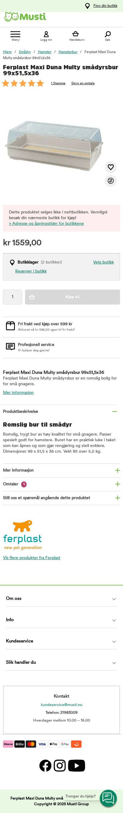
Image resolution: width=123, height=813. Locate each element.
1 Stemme (58, 83)
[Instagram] (59, 765)
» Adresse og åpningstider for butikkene (46, 224)
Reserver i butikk (31, 271)
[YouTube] (76, 765)
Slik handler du (21, 662)
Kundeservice (19, 641)
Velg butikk (103, 262)
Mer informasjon (18, 393)
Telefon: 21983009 (61, 713)
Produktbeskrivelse (20, 411)
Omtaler (14, 484)
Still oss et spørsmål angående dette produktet (46, 498)
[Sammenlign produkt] (111, 181)
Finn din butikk (105, 6)
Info (10, 620)
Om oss (13, 599)
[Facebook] (45, 765)
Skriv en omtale (83, 83)
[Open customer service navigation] (108, 798)
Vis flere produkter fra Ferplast (31, 558)
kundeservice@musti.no (61, 705)
